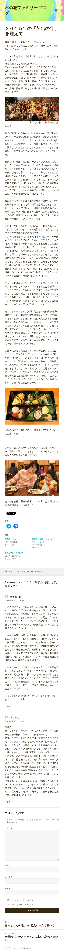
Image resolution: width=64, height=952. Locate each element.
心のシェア (37, 571)
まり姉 (26, 571)
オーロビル (41, 236)
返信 (8, 706)
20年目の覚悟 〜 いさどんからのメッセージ (43, 540)
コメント (8, 828)
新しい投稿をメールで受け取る (20, 904)
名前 (7, 865)
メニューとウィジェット (56, 13)
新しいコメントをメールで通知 (20, 900)
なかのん (25, 147)
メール (8, 877)
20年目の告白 (10, 539)
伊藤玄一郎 (15, 596)
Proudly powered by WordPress (18, 948)
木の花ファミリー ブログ (26, 10)
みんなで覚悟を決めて (14, 553)
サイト (7, 888)
